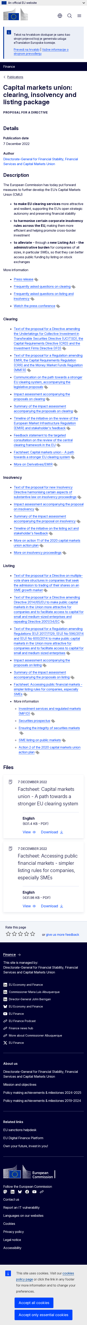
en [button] (59, 15)
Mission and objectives (19, 1084)
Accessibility (12, 1248)
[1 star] (8, 933)
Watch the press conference (34, 306)
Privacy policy (13, 1232)
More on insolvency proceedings (38, 553)
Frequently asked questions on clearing (42, 286)
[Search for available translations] (36, 280)
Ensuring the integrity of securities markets (49, 728)
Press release (23, 279)
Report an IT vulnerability (21, 1207)
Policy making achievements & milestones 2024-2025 (42, 1093)
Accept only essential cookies (43, 1315)
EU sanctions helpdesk (19, 1130)
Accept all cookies (34, 1303)
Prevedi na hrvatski (26, 49)
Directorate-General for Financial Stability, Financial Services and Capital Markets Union (40, 1074)
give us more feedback (62, 935)
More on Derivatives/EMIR (33, 464)
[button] (29, 832)
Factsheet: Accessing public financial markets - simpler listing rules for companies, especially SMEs (48, 689)
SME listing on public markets (40, 740)
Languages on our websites (23, 1216)
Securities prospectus (34, 721)
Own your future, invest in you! (25, 1146)
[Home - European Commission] (15, 14)
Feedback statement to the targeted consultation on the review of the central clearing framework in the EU (43, 440)
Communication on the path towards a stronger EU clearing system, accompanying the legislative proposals (48, 382)
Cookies (9, 1224)
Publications (15, 77)
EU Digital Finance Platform (23, 1138)
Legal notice (12, 1240)
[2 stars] (11, 933)
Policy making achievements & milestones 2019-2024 (42, 1101)
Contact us (11, 1199)
